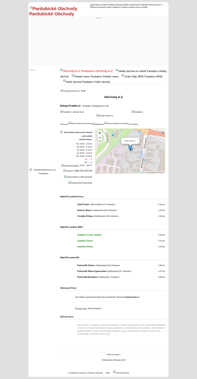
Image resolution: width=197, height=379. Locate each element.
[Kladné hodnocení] (80, 123)
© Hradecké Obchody (94, 373)
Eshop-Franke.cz (70, 105)
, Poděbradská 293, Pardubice (98, 216)
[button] (130, 148)
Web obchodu (86, 177)
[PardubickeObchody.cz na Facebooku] (43, 173)
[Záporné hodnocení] (116, 123)
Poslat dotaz (124, 373)
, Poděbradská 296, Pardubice (97, 210)
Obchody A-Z (103, 71)
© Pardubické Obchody (76, 373)
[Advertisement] (98, 42)
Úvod (83, 91)
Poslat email (86, 183)
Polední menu (110, 76)
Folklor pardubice (113, 354)
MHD (159, 76)
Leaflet (141, 172)
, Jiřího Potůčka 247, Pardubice (96, 204)
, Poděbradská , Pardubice (98, 277)
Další (108, 373)
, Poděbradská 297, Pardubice (104, 271)
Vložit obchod (102, 81)
